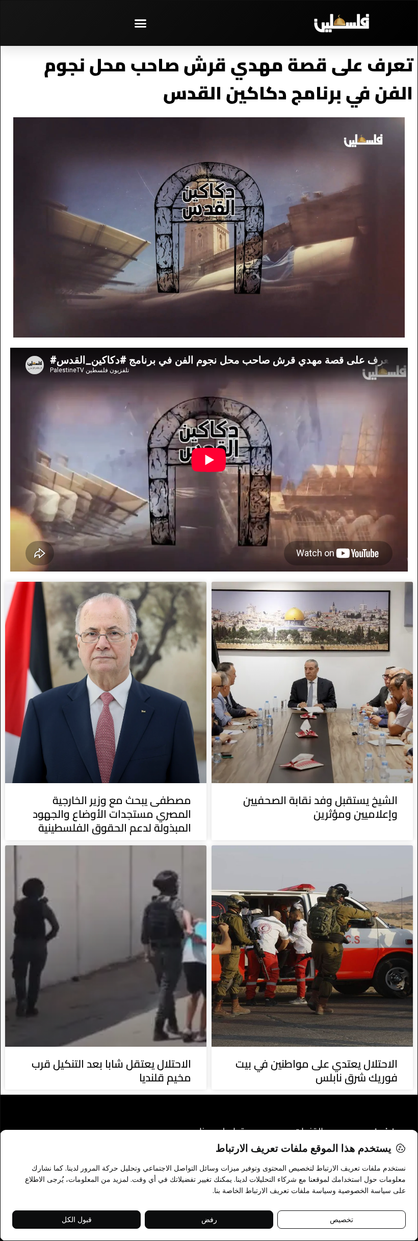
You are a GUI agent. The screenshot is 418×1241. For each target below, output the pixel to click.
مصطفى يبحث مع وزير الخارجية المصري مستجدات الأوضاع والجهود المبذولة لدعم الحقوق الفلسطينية (112, 814)
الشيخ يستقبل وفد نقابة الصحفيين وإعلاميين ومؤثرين (320, 807)
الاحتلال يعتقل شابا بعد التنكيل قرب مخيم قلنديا (111, 1071)
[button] (140, 23)
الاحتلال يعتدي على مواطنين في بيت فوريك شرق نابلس (317, 1071)
